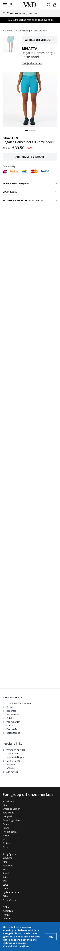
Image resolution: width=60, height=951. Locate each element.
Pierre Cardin (9, 900)
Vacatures (11, 764)
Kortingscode (13, 732)
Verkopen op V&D (15, 749)
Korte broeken (39, 30)
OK (51, 936)
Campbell (7, 816)
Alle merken (12, 771)
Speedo (6, 873)
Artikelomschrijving (16, 183)
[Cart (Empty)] (55, 5)
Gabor (6, 827)
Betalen (10, 718)
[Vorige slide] (2, 20)
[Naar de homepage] (29, 4)
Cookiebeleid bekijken (16, 946)
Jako (5, 839)
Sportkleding (24, 30)
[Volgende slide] (58, 20)
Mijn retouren (13, 760)
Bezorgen (11, 710)
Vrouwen (7, 30)
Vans (5, 880)
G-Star (6, 907)
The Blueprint (9, 831)
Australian (8, 910)
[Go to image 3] (31, 130)
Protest (6, 843)
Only (5, 804)
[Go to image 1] (26, 130)
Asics (5, 869)
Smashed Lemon (11, 808)
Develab (7, 918)
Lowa (5, 884)
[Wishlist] (48, 5)
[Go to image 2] (29, 130)
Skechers (7, 857)
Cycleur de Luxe (11, 892)
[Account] (11, 5)
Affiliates (10, 768)
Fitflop (6, 896)
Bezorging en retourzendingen (23, 200)
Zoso (5, 847)
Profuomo (8, 865)
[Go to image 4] (34, 130)
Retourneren (12, 714)
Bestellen (11, 707)
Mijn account (13, 753)
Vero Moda (8, 812)
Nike (5, 861)
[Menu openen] (5, 4)
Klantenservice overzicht (19, 703)
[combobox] (30, 13)
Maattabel (10, 191)
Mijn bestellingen (15, 757)
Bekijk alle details (32, 63)
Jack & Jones (9, 801)
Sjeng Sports (9, 854)
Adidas (6, 877)
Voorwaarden (13, 721)
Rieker (6, 835)
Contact (10, 725)
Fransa (6, 914)
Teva (5, 888)
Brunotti (7, 824)
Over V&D (11, 729)
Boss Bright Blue (11, 820)
